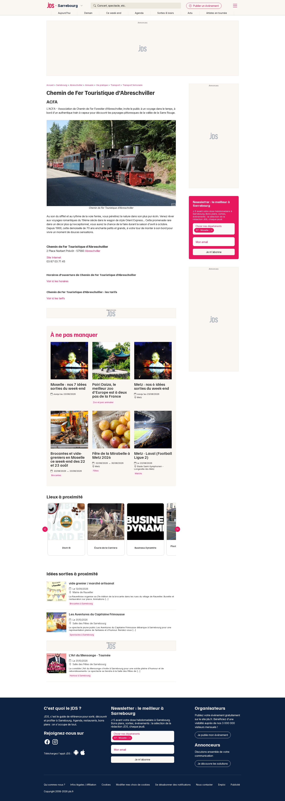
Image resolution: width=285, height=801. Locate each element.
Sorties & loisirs (165, 13)
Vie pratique (102, 85)
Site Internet (54, 257)
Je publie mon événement (213, 735)
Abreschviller (76, 85)
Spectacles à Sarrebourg (82, 634)
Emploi (221, 784)
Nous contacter (204, 784)
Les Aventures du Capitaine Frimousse (97, 614)
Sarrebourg (68, 5)
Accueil (50, 85)
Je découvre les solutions (213, 763)
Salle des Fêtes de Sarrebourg (89, 623)
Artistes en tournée (216, 13)
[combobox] (214, 229)
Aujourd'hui (64, 13)
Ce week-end (113, 13)
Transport (115, 85)
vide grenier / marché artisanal (91, 583)
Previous (45, 529)
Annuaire (89, 85)
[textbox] (215, 230)
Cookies (106, 784)
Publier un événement (205, 5)
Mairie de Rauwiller (82, 592)
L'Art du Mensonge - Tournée (90, 655)
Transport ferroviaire (132, 85)
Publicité (235, 784)
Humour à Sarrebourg (80, 675)
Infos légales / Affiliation (83, 784)
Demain (88, 13)
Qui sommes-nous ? (54, 784)
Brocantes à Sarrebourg (81, 603)
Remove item (212, 230)
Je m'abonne (214, 252)
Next (177, 529)
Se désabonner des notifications (173, 784)
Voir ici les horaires (57, 281)
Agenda (139, 13)
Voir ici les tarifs (56, 298)
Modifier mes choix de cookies (133, 784)
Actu (190, 13)
